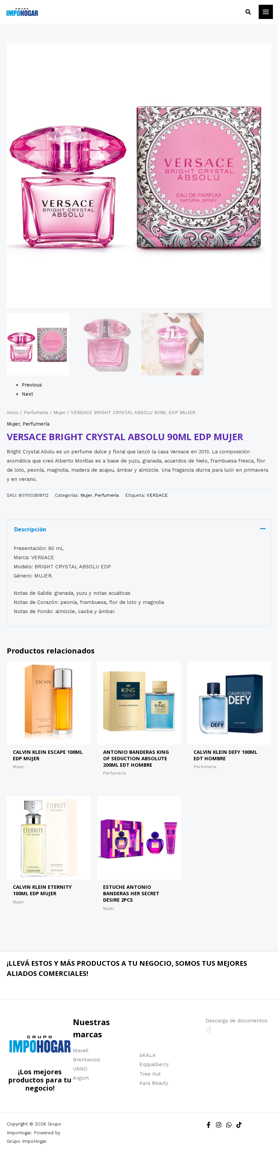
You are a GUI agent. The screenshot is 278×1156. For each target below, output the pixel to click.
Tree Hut (150, 1074)
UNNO (80, 1069)
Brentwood (86, 1060)
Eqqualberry (154, 1064)
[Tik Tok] (239, 1125)
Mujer (59, 412)
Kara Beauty (153, 1083)
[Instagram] (219, 1125)
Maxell (80, 1050)
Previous (32, 385)
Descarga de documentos (236, 1021)
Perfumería (36, 412)
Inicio (12, 412)
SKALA (147, 1055)
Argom (81, 1078)
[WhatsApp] (229, 1125)
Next (27, 394)
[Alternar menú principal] (266, 12)
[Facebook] (208, 1125)
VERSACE (157, 495)
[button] (248, 12)
